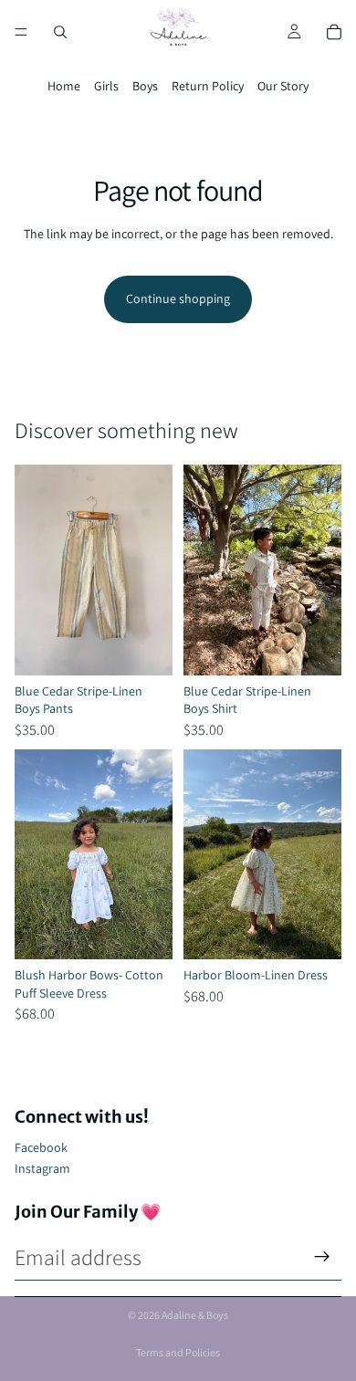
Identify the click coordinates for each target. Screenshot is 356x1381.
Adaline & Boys (195, 1315)
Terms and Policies (178, 1352)
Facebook (41, 1147)
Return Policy (208, 86)
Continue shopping (178, 298)
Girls (106, 86)
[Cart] (334, 32)
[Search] (60, 32)
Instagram (42, 1168)
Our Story (283, 86)
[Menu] (21, 32)
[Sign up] (322, 1257)
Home (63, 86)
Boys (145, 86)
